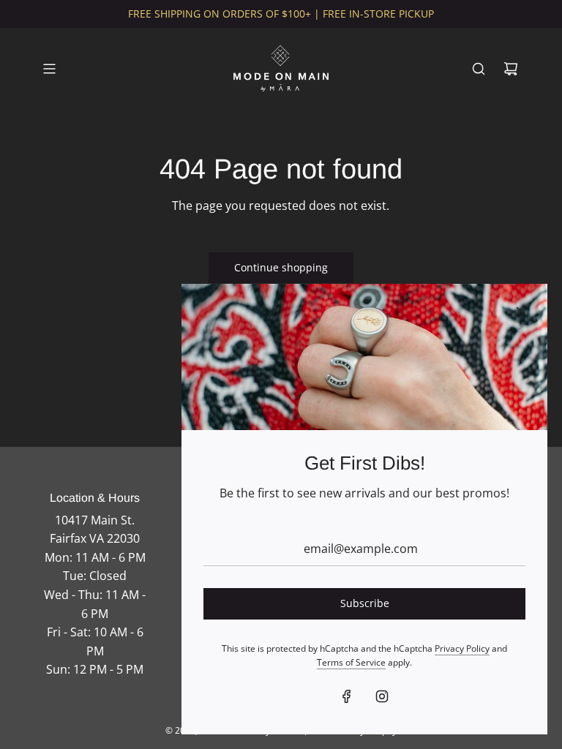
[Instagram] (382, 696)
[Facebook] (347, 696)
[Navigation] (49, 69)
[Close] (520, 311)
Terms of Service (351, 662)
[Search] (478, 69)
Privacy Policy (462, 648)
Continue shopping (281, 267)
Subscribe (364, 603)
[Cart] (511, 69)
